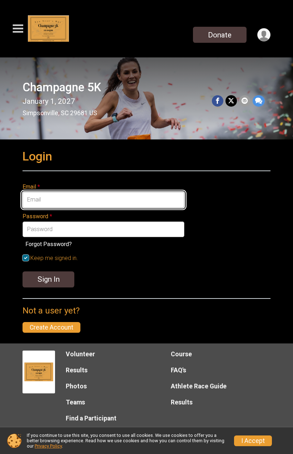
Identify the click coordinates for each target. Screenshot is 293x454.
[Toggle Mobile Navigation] (18, 28)
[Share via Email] (244, 101)
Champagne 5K (62, 87)
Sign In (49, 279)
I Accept (253, 440)
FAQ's (178, 370)
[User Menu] (263, 34)
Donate (220, 35)
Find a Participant (91, 418)
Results (77, 370)
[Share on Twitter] (231, 101)
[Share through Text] (259, 101)
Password (37, 216)
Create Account (51, 327)
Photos (76, 386)
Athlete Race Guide (199, 386)
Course (181, 354)
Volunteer (80, 354)
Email (31, 187)
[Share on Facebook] (217, 101)
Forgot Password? (48, 244)
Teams (75, 402)
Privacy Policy (48, 446)
